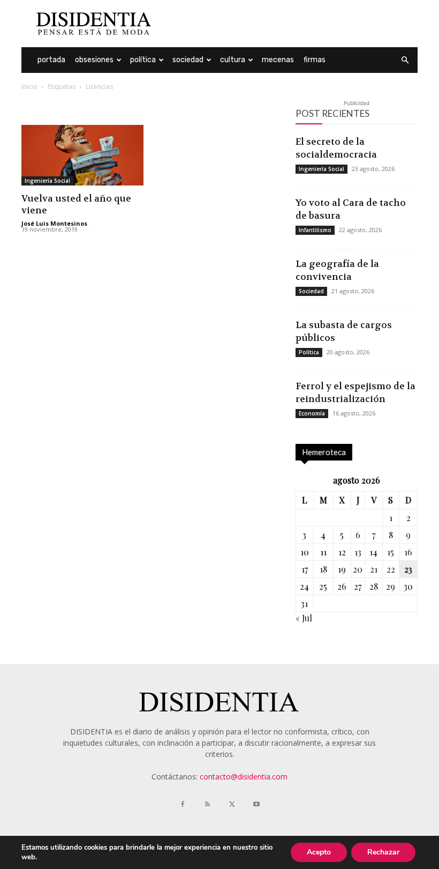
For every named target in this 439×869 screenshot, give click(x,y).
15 (390, 552)
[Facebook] (182, 804)
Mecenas (278, 59)
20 (357, 569)
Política (143, 59)
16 (408, 552)
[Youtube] (256, 804)
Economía (312, 413)
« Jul (304, 617)
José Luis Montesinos (54, 223)
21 (373, 569)
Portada (51, 59)
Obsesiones (94, 59)
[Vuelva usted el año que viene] (82, 155)
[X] (231, 804)
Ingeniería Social (47, 180)
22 (391, 569)
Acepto (319, 852)
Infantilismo (315, 230)
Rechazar (383, 852)
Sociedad (187, 59)
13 (357, 552)
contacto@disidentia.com (243, 776)
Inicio (29, 86)
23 (408, 569)
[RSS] (207, 804)
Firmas (315, 59)
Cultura (232, 59)
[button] (405, 60)
